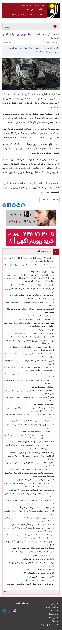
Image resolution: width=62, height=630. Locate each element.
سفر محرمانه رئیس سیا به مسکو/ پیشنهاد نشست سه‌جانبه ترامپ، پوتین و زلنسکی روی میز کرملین (29, 485)
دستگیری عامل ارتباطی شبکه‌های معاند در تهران (35, 479)
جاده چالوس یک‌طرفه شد (44, 404)
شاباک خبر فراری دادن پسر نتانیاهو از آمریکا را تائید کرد (32, 551)
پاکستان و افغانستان (49, 199)
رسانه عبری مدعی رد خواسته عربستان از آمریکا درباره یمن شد (30, 452)
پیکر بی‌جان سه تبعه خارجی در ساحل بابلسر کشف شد (33, 469)
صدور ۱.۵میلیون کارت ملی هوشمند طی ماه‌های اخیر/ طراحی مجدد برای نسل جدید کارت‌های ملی (29, 437)
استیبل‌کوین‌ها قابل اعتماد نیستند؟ (39, 315)
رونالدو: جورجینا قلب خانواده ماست (40, 271)
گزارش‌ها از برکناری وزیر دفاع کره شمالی (38, 559)
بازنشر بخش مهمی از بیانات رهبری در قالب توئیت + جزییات (30, 285)
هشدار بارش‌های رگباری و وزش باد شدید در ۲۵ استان (33, 548)
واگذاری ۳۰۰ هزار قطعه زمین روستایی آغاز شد (36, 319)
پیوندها (52, 617)
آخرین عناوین (46, 251)
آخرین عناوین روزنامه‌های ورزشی (41, 576)
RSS (54, 621)
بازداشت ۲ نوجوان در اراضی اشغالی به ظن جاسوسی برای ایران (30, 333)
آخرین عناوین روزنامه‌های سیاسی (41, 580)
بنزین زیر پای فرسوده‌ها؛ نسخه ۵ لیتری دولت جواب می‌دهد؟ (30, 500)
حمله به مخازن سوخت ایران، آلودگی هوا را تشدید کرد (33, 524)
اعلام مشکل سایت (48, 624)
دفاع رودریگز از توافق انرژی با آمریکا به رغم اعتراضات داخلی (31, 337)
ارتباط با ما (51, 610)
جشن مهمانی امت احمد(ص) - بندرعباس (37, 507)
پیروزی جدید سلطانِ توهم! (43, 555)
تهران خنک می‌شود (46, 329)
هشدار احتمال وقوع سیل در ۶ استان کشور (37, 569)
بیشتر (5, 592)
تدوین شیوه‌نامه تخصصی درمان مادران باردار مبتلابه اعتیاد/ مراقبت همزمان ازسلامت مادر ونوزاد (29, 369)
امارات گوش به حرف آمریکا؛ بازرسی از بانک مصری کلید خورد (30, 584)
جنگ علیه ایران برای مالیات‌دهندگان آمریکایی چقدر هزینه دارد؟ (29, 295)
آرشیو (53, 603)
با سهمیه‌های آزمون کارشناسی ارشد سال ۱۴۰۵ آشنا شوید (31, 490)
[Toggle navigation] (7, 26)
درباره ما (52, 614)
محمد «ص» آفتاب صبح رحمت (41, 449)
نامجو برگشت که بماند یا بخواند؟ (41, 504)
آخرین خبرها (51, 607)
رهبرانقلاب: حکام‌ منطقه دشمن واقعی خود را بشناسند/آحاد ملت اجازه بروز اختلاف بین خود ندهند (29, 537)
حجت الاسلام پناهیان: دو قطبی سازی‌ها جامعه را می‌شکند (31, 441)
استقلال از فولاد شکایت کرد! (43, 387)
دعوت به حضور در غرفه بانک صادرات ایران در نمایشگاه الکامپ (29, 445)
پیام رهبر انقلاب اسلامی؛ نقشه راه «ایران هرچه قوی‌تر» (32, 421)
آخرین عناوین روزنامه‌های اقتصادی (40, 573)
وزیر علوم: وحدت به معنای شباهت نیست (37, 431)
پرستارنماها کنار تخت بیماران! (42, 298)
